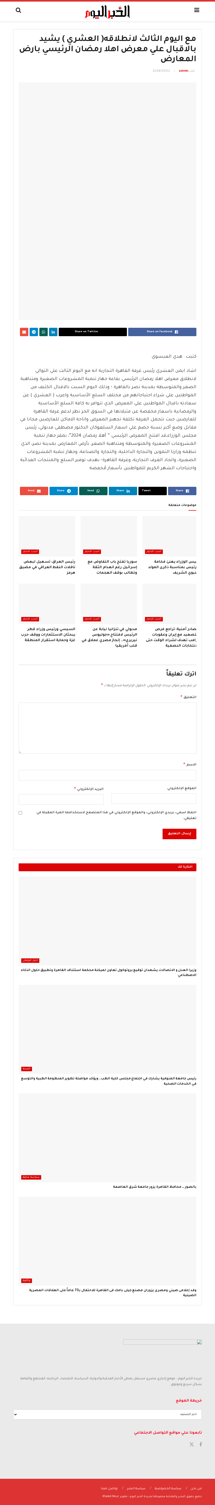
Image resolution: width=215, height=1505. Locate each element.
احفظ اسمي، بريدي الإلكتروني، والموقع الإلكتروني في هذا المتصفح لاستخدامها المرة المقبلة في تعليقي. (116, 815)
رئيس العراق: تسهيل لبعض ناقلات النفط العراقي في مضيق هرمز (47, 567)
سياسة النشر (136, 1489)
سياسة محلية (31, 1177)
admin (183, 71)
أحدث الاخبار (154, 551)
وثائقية (26, 1280)
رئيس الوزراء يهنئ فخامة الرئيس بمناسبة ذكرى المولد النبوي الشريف (173, 567)
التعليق (188, 696)
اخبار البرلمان (30, 960)
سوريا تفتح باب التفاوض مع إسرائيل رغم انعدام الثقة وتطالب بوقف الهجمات (112, 567)
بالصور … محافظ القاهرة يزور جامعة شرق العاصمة (154, 1187)
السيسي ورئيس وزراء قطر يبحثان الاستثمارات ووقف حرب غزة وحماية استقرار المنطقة (48, 634)
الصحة (26, 1069)
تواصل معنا (109, 1489)
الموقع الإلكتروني (181, 788)
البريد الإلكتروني (89, 788)
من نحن (196, 1489)
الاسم (189, 764)
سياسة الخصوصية (168, 1489)
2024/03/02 (161, 71)
